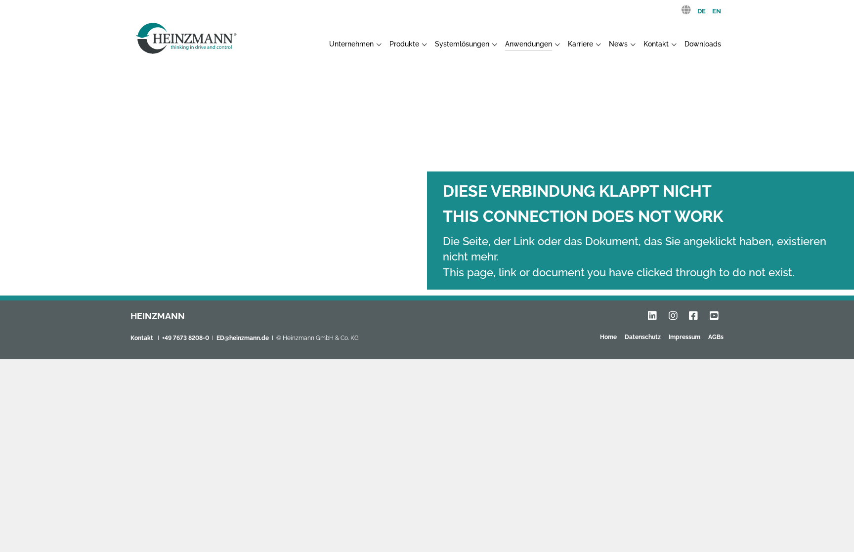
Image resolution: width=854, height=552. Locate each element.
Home (608, 337)
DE (701, 11)
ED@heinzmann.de (242, 338)
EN (716, 11)
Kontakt (141, 338)
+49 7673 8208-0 (185, 338)
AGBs (716, 337)
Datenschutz (643, 337)
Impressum (684, 337)
